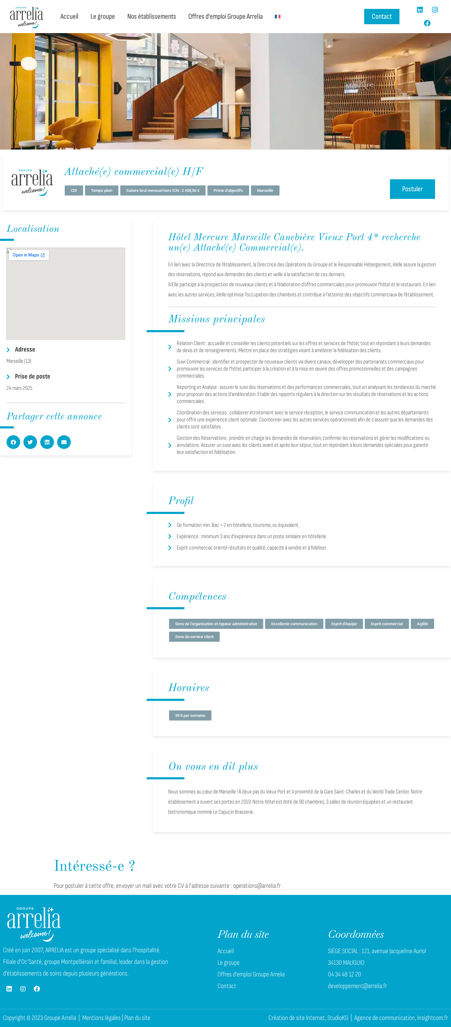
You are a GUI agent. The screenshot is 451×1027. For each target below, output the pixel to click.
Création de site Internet (296, 1018)
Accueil (69, 16)
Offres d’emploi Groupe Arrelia (225, 16)
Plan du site (137, 1018)
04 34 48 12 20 (344, 974)
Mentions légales (101, 1018)
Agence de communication (384, 1018)
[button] (13, 442)
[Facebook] (427, 23)
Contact (227, 986)
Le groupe (103, 16)
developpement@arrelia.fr (357, 986)
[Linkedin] (420, 10)
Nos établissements (151, 16)
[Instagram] (435, 10)
